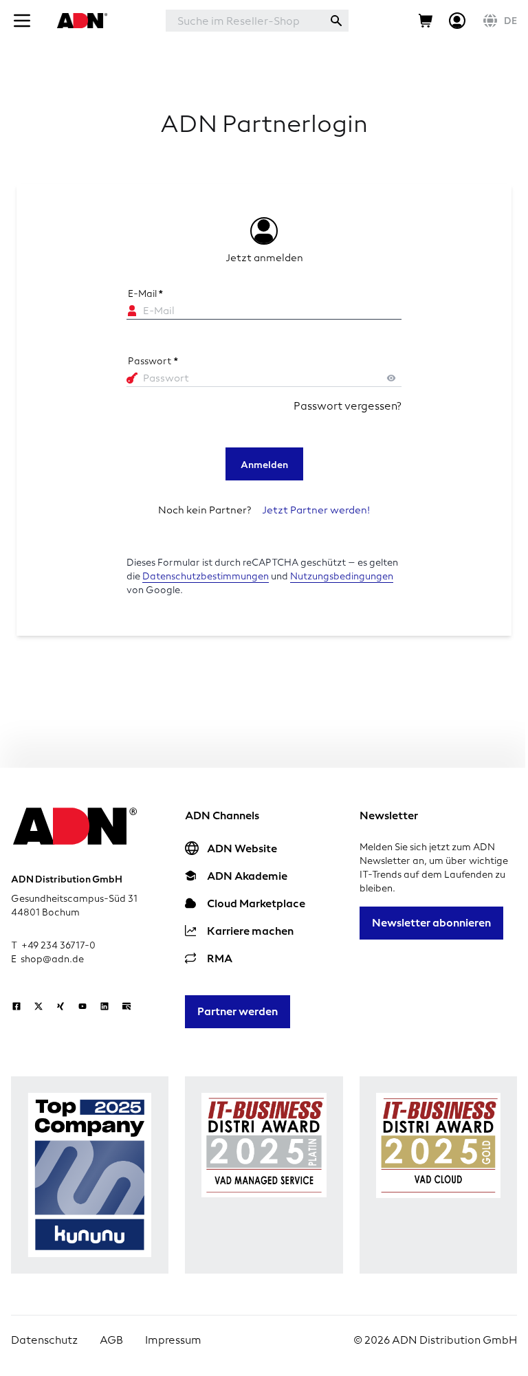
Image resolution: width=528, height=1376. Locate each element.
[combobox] (245, 21)
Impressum (173, 1339)
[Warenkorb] (425, 20)
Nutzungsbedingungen (341, 576)
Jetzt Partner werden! (316, 510)
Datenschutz (44, 1339)
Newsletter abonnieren (431, 922)
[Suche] (336, 21)
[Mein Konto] (457, 20)
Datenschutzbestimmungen (205, 576)
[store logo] (80, 20)
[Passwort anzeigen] (391, 378)
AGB (111, 1339)
